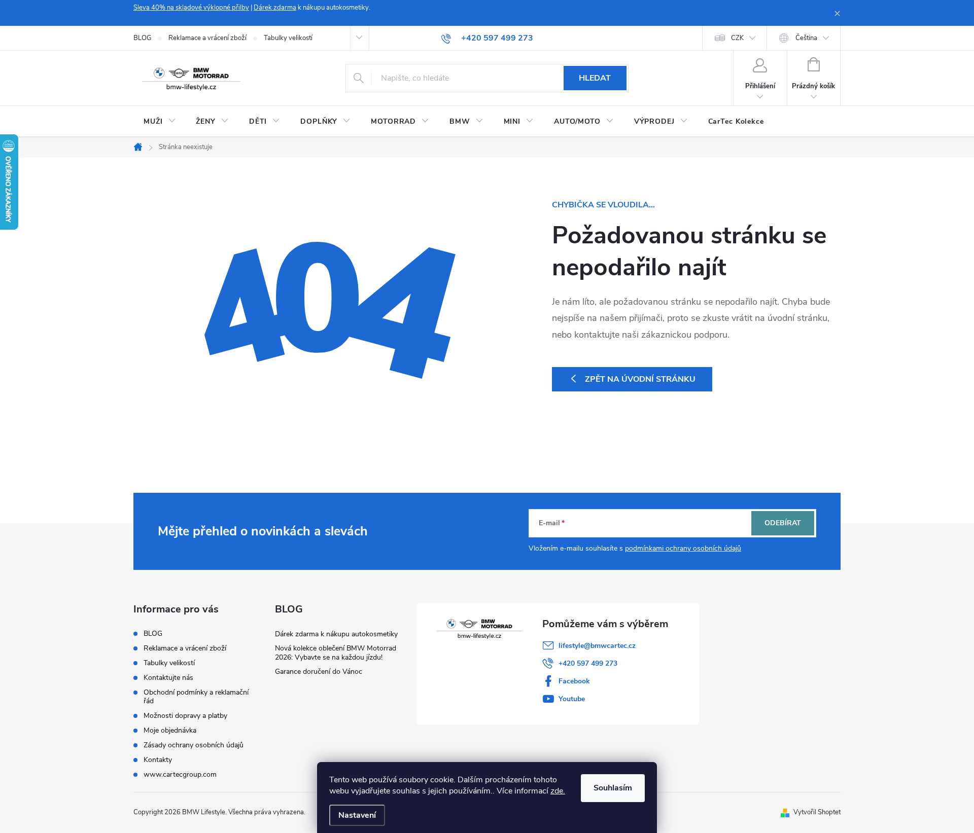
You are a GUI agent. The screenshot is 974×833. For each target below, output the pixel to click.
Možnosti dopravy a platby (185, 715)
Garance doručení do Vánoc (318, 671)
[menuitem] (159, 121)
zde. (557, 790)
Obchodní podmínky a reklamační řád (196, 696)
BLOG (142, 38)
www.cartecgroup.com (180, 774)
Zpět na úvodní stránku (640, 379)
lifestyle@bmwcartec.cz (597, 645)
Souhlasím (613, 787)
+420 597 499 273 (588, 663)
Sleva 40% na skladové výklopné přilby (191, 7)
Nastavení (357, 815)
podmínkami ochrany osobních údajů (683, 548)
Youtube (572, 699)
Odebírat (782, 523)
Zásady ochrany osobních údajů (194, 745)
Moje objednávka (170, 730)
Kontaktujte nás (168, 677)
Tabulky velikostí (288, 38)
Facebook (574, 681)
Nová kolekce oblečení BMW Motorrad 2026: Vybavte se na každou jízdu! (335, 652)
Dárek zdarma (275, 7)
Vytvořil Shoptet (817, 812)
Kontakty (158, 760)
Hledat (595, 78)
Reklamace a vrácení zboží (207, 38)
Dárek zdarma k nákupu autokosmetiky (336, 634)
